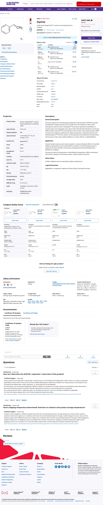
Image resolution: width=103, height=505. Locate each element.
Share (75, 18)
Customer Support (14, 340)
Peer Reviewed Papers (7, 73)
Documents (13, 336)
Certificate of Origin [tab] (30, 313)
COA (4, 48)
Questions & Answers (7, 76)
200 (21, 132)
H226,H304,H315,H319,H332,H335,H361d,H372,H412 (63, 284)
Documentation (5, 69)
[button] (61, 9)
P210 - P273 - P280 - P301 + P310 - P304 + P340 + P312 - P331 (38, 302)
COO (9, 48)
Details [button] (98, 30)
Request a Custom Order (91, 42)
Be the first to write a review (14, 444)
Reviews (3, 78)
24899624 (53, 91)
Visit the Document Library (37, 334)
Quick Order (82, 9)
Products (2, 13)
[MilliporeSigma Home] (12, 3)
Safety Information (6, 66)
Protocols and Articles (7, 71)
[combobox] (52, 3)
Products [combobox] (25, 3)
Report (24, 400)
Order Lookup (72, 9)
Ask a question (60, 30)
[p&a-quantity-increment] (100, 34)
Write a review (51, 30)
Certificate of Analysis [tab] (13, 313)
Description (4, 61)
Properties (3, 59)
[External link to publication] (53, 124)
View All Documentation (9, 52)
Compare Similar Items (7, 64)
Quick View (15, 220)
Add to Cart (91, 38)
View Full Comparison (32, 204)
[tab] (3, 13)
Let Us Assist (85, 57)
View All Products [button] (51, 271)
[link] (8, 352)
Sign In (45, 37)
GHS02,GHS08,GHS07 (9, 287)
